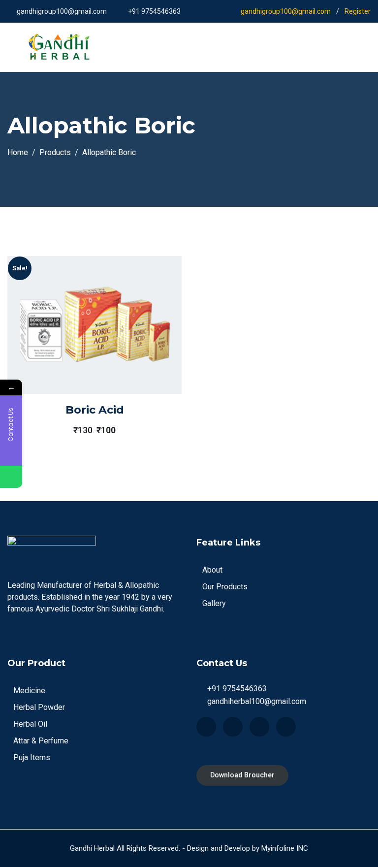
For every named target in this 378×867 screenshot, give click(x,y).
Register (358, 11)
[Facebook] (206, 727)
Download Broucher (242, 775)
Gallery (214, 603)
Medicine (29, 690)
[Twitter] (233, 727)
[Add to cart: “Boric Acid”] (81, 347)
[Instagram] (286, 727)
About (212, 570)
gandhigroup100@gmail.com (62, 11)
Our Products (225, 586)
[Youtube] (259, 727)
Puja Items (31, 757)
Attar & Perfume (40, 740)
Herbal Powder (39, 707)
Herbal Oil (30, 724)
